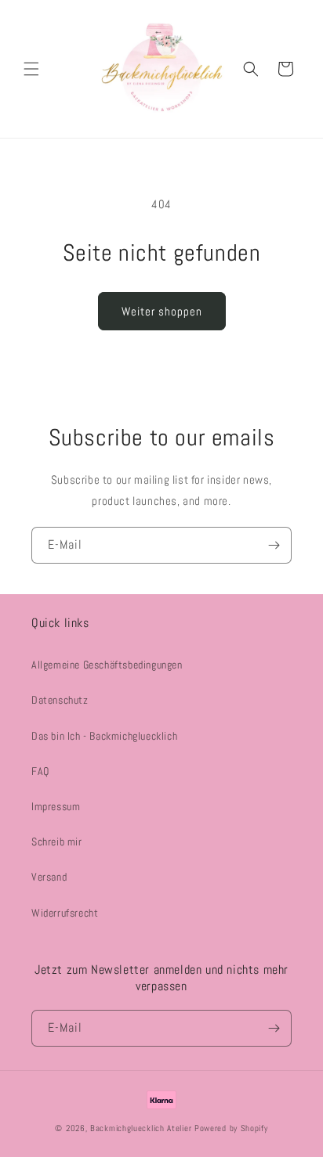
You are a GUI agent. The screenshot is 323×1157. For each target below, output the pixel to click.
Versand (49, 877)
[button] (31, 69)
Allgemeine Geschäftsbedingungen (107, 665)
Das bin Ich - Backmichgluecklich (104, 736)
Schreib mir (56, 841)
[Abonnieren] (273, 545)
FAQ (40, 771)
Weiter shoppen (162, 311)
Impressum (55, 806)
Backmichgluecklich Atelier (142, 1128)
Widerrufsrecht (64, 913)
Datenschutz (60, 700)
